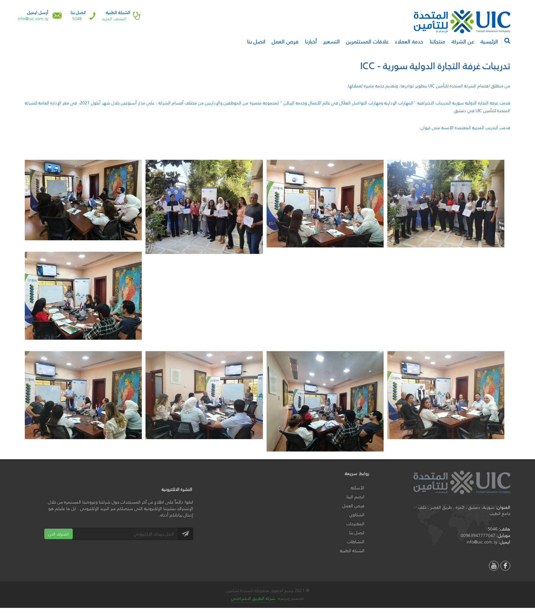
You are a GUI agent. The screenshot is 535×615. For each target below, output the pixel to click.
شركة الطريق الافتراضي (253, 598)
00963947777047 (478, 535)
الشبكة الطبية (352, 550)
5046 (77, 18)
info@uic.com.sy (33, 18)
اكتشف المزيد (114, 18)
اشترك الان (58, 533)
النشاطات (355, 542)
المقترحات (355, 524)
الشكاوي (357, 515)
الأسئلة (357, 488)
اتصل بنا (356, 533)
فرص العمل (353, 506)
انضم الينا (355, 497)
